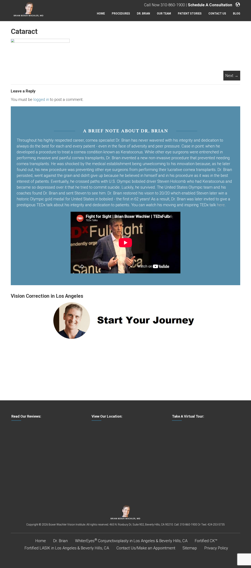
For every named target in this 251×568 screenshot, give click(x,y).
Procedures (121, 13)
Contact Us (217, 13)
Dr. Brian (143, 13)
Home (101, 13)
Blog (236, 13)
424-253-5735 (216, 524)
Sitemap (190, 548)
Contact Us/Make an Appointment (145, 548)
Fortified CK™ (206, 540)
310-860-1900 (173, 5)
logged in (41, 99)
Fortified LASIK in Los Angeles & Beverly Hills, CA (67, 548)
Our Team (164, 13)
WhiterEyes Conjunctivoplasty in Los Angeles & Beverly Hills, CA (131, 540)
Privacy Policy (216, 548)
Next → (231, 75)
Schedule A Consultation (210, 5)
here (221, 205)
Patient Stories (190, 13)
